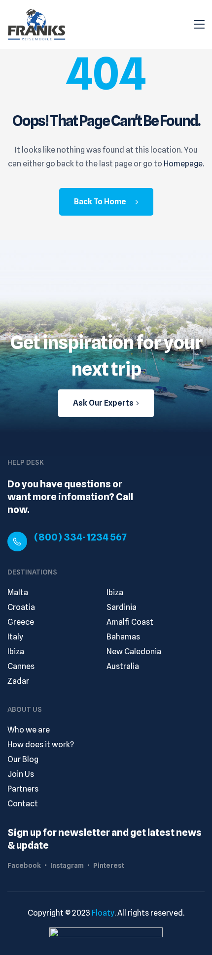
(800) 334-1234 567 (80, 537)
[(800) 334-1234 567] (17, 541)
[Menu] (199, 24)
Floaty (103, 913)
